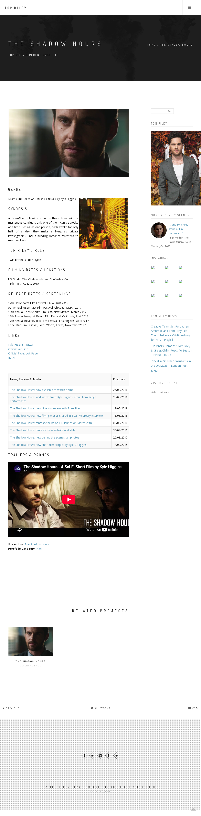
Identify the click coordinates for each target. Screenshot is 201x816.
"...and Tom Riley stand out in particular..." (178, 229)
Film (39, 548)
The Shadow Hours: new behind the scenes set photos (44, 437)
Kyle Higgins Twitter (20, 344)
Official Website (18, 349)
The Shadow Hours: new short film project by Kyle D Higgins (48, 445)
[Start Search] (169, 111)
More (154, 371)
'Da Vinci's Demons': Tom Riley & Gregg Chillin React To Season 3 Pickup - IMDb (171, 350)
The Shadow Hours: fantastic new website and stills (42, 430)
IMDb (11, 358)
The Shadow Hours (37, 544)
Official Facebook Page (23, 353)
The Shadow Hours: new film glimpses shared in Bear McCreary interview (56, 415)
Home (151, 44)
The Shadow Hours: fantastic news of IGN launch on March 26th (51, 423)
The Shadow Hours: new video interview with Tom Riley (45, 408)
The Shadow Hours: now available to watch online (41, 390)
